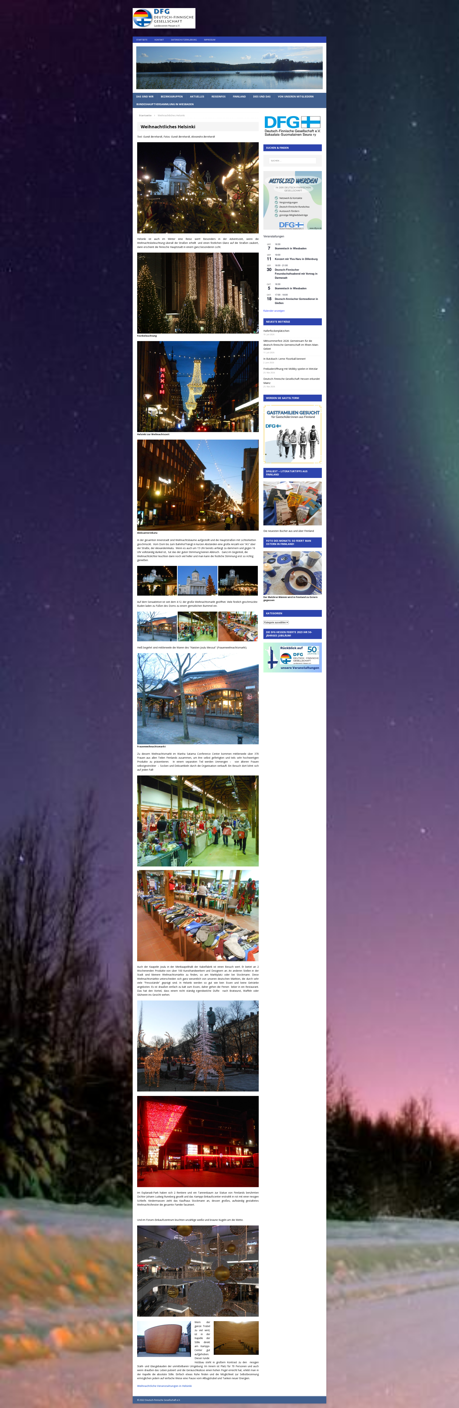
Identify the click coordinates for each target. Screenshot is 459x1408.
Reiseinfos (219, 96)
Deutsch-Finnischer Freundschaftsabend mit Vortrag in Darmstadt (296, 273)
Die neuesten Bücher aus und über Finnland (288, 531)
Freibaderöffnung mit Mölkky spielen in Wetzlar (290, 368)
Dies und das (262, 96)
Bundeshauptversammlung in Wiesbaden (165, 104)
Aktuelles (197, 96)
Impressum (209, 39)
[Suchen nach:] (292, 161)
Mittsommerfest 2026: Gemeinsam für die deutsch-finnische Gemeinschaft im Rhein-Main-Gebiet (291, 345)
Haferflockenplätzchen (276, 330)
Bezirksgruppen (172, 96)
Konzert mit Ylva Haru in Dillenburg (296, 259)
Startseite (141, 39)
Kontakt (159, 39)
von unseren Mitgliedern (296, 96)
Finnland (239, 96)
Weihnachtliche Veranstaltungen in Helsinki (164, 1386)
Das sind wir (144, 96)
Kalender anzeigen (274, 310)
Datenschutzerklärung (184, 39)
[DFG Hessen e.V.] (229, 68)
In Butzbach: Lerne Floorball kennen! (284, 358)
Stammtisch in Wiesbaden (291, 248)
